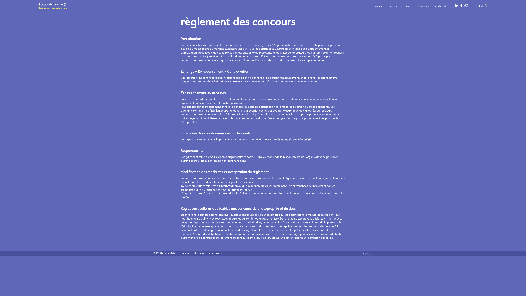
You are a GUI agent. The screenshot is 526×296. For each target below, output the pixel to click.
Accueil (378, 6)
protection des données (211, 253)
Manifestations (442, 6)
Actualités (406, 6)
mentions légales (189, 253)
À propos (392, 6)
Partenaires (423, 6)
